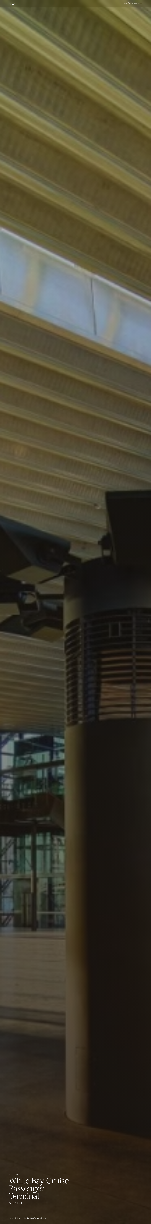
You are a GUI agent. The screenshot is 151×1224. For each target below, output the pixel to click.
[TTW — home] (12, 4)
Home (11, 1218)
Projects (17, 1218)
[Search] (125, 3)
